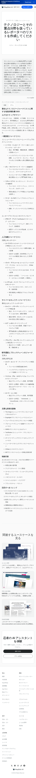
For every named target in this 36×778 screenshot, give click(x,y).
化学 (3, 725)
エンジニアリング (24, 705)
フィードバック (6, 751)
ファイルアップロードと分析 (26, 689)
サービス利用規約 (7, 758)
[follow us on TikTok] (21, 766)
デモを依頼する (23, 712)
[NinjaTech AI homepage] (18, 769)
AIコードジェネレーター (25, 676)
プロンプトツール (24, 694)
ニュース (4, 742)
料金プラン (5, 692)
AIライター (22, 679)
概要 (3, 676)
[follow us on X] (12, 766)
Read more (28, 2)
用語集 (21, 725)
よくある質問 (22, 722)
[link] (7, 7)
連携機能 (4, 686)
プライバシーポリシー (8, 755)
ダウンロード (5, 695)
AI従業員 (4, 679)
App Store (4, 689)
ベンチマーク (5, 702)
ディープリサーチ (24, 686)
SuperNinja (5, 682)
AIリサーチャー (23, 682)
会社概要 (4, 739)
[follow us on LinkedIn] (15, 766)
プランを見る (18, 656)
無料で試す (17, 7)
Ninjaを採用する (27, 7)
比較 (20, 728)
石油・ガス (5, 719)
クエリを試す (30, 97)
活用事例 (21, 709)
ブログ (4, 736)
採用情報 (4, 745)
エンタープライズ (24, 702)
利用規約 (4, 761)
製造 (3, 728)
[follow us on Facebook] (24, 766)
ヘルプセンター (23, 719)
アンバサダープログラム (9, 748)
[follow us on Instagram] (18, 766)
